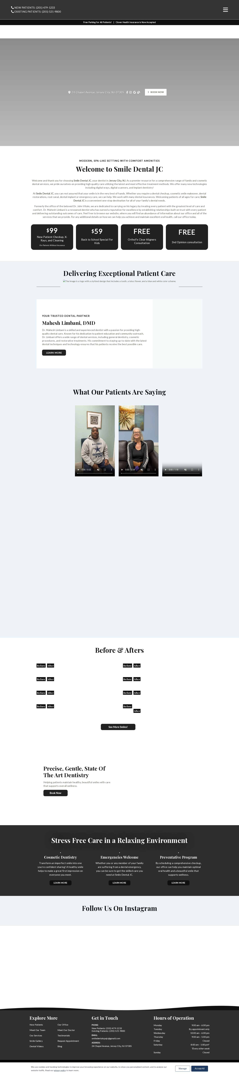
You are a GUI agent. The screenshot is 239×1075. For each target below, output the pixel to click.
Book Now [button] (157, 92)
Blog (60, 1046)
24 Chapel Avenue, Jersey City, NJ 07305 (112, 1046)
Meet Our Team (37, 1030)
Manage (183, 1068)
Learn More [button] (60, 883)
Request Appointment (68, 1041)
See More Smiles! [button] (118, 726)
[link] (124, 9)
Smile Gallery (36, 1041)
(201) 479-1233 (107, 1028)
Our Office (63, 1024)
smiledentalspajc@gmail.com (106, 1038)
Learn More (54, 352)
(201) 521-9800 (108, 1031)
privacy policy (60, 1070)
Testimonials (64, 1035)
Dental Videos (37, 1046)
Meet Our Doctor (66, 1030)
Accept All (200, 1068)
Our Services (36, 1035)
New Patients (36, 1024)
